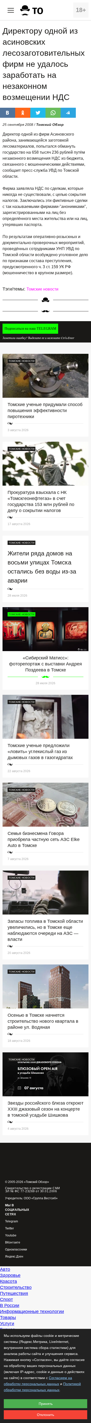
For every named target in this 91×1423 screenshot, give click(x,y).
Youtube (10, 1235)
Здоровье (10, 1275)
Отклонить (45, 1415)
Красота (8, 1281)
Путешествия (14, 1293)
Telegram (11, 1221)
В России (9, 1305)
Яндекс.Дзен (14, 1256)
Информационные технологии (32, 1311)
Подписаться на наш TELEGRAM (30, 328)
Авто (5, 1269)
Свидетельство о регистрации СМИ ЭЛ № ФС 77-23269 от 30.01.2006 (32, 1190)
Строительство (16, 1287)
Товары (8, 1317)
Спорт (6, 1299)
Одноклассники (16, 1249)
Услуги (7, 1323)
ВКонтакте (12, 1242)
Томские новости (42, 289)
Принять (46, 1404)
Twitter (9, 1228)
